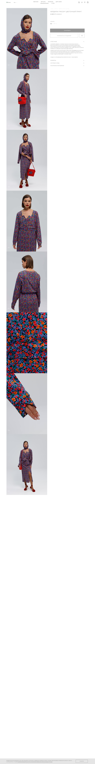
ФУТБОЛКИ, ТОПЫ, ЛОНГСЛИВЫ (64, 8)
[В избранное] (82, 36)
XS (51, 23)
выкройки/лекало (45, 3)
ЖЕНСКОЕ (35, 1)
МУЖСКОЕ (50, 1)
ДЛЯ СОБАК (59, 1)
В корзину (67, 30)
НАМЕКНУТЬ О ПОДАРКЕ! (64, 35)
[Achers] (8, 2)
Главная (51, 8)
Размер (52, 21)
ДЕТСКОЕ (43, 1)
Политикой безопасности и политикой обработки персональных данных (34, 761)
